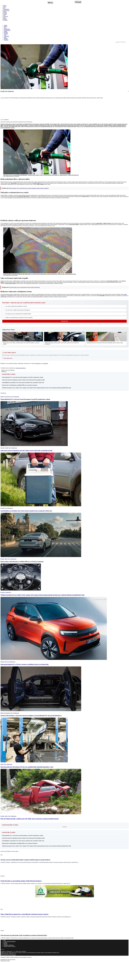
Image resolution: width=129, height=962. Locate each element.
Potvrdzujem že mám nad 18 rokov (8, 959)
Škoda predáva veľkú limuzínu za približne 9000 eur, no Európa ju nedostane (19, 385)
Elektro (4, 11)
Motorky (5, 18)
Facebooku (45, 363)
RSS (4, 940)
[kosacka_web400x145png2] (64, 891)
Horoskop (5, 20)
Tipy (4, 8)
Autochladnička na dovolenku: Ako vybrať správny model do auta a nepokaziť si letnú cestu (23, 382)
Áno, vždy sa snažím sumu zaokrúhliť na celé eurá (16, 306)
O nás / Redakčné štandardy (9, 941)
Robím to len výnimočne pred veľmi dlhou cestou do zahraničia (19, 317)
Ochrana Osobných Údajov (9, 946)
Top (8, 661)
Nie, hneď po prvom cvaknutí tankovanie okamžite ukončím (18, 313)
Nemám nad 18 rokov (5, 960)
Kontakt (5, 942)
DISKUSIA (3, 371)
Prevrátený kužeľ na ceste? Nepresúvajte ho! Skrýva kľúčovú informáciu (24, 287)
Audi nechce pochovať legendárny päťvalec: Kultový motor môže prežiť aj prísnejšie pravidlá (23, 379)
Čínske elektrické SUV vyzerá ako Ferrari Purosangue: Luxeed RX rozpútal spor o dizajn (22, 377)
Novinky (5, 14)
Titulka (4, 5)
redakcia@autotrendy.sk (21, 368)
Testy (4, 15)
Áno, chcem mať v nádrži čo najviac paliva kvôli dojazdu (18, 310)
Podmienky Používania (8, 945)
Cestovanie (5, 16)
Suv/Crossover (6, 10)
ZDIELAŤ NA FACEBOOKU (8, 370)
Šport (4, 17)
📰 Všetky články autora (7, 358)
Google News (38, 363)
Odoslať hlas (64, 321)
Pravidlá (5, 12)
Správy (4, 6)
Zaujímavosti (6, 9)
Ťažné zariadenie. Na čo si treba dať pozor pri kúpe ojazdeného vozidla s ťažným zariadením (29, 188)
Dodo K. (7, 119)
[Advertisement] (41, 109)
